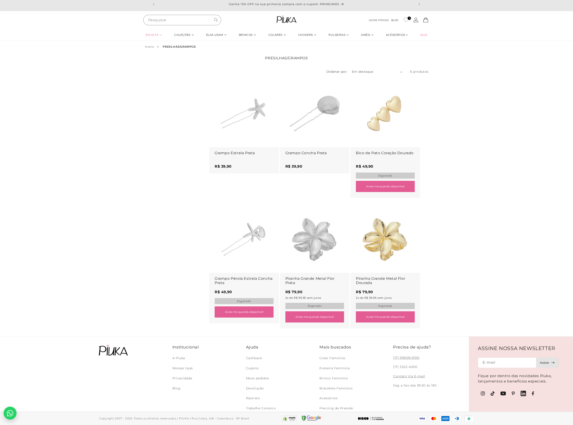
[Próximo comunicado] (419, 4)
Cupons (252, 368)
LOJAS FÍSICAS (379, 20)
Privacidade (182, 378)
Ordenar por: (336, 72)
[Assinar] (547, 363)
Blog (176, 388)
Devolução (255, 388)
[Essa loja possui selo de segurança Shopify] (289, 418)
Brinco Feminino (333, 378)
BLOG (395, 20)
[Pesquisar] (216, 20)
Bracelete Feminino (336, 388)
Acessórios (328, 398)
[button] (153, 35)
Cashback (254, 358)
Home (149, 46)
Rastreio (253, 398)
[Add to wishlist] (271, 85)
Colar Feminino (332, 358)
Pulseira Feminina (334, 368)
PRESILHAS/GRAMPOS (179, 46)
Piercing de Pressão (336, 408)
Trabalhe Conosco (261, 408)
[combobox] (182, 20)
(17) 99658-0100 (406, 358)
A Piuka (178, 358)
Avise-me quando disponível (385, 186)
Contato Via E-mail (409, 376)
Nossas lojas (182, 368)
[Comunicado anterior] (154, 4)
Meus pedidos (257, 378)
